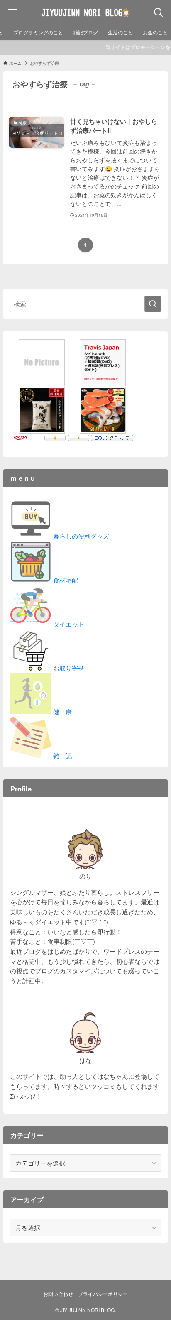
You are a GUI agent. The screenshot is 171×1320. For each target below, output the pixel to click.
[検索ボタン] (158, 12)
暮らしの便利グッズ (80, 535)
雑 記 (61, 755)
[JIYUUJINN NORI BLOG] (85, 12)
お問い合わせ (58, 1294)
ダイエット (67, 624)
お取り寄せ (67, 668)
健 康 (61, 711)
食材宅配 (64, 580)
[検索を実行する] (152, 304)
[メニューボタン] (12, 12)
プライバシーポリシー (103, 1294)
